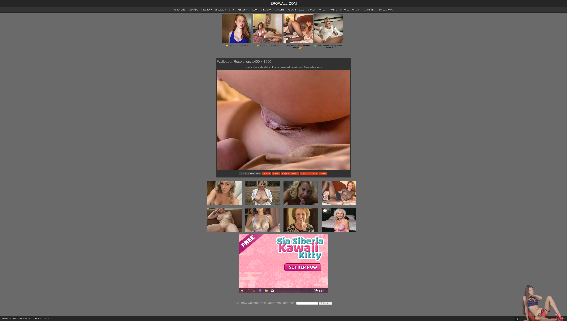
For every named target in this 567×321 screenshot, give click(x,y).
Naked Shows (385, 10)
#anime (333, 10)
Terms (20, 318)
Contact (44, 318)
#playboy (266, 10)
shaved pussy (290, 173)
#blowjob (220, 10)
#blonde (193, 10)
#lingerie (279, 10)
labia (276, 173)
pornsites (369, 10)
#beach (292, 10)
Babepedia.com (8, 318)
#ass (301, 10)
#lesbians (243, 10)
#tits (232, 10)
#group (356, 10)
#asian (322, 10)
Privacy (29, 318)
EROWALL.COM (283, 3)
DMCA (36, 318)
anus (323, 173)
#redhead (206, 10)
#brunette (179, 10)
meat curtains (309, 173)
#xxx (254, 10)
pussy (266, 173)
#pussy (312, 10)
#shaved (344, 10)
